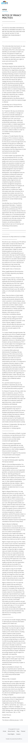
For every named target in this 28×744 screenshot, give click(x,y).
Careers (18, 734)
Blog (18, 731)
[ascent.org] (5, 2)
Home (4, 731)
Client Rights (11, 734)
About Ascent (11, 731)
